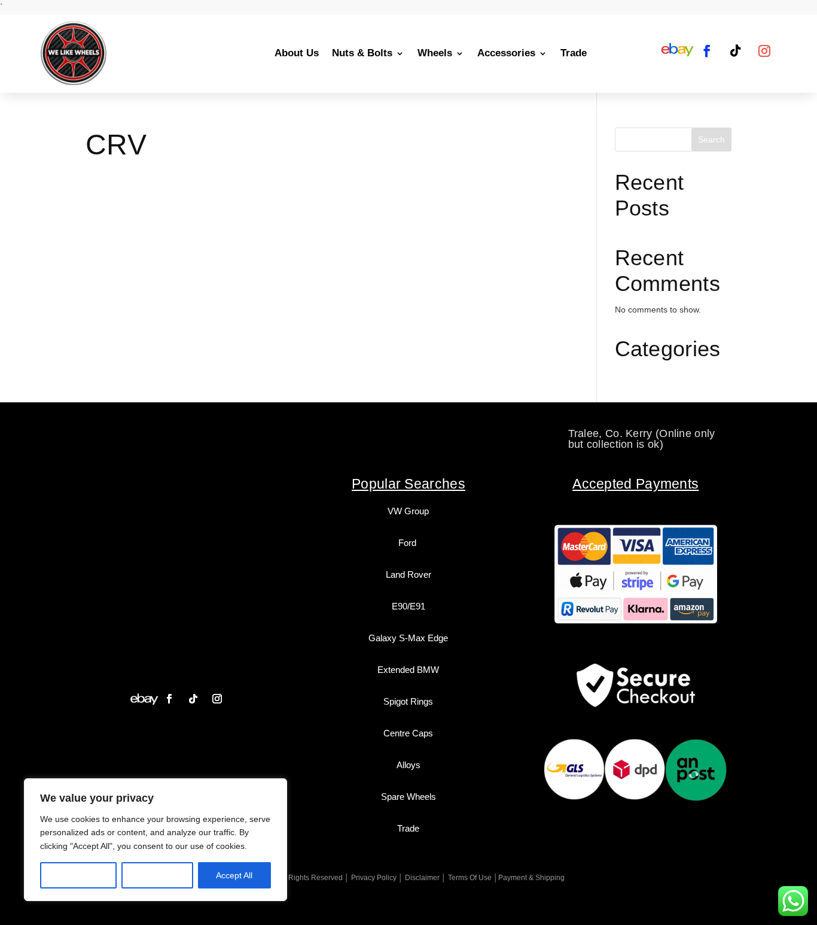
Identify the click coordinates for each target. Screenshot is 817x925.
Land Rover (408, 574)
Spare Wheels (408, 796)
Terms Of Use (470, 878)
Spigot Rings (408, 701)
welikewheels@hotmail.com (409, 433)
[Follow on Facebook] (707, 51)
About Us (297, 53)
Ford (408, 543)
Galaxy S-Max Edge (408, 638)
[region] (155, 839)
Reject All (157, 875)
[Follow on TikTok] (736, 51)
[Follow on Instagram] (764, 51)
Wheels (434, 53)
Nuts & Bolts (362, 53)
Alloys (408, 765)
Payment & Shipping (531, 878)
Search (711, 139)
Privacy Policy (374, 878)
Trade (573, 53)
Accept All (234, 875)
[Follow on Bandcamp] (144, 698)
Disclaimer (422, 878)
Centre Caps (408, 733)
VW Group (408, 511)
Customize (79, 875)
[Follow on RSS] (677, 51)
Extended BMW (408, 670)
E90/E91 (408, 606)
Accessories (506, 53)
